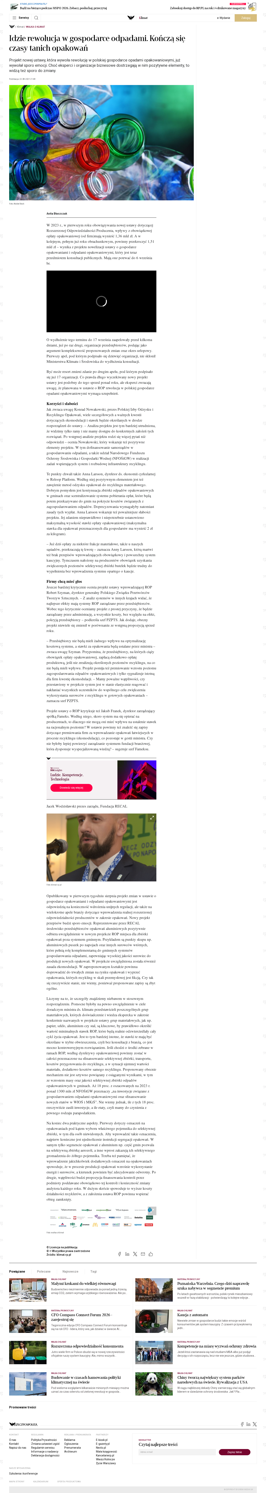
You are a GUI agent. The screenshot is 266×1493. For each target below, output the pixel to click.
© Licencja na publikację (62, 1247)
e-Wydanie (223, 17)
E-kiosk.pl (101, 1439)
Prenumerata (72, 1447)
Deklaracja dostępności (45, 1455)
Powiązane (17, 1271)
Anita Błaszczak (57, 213)
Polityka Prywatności (44, 1439)
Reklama (69, 1439)
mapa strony (16, 1481)
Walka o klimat (35, 26)
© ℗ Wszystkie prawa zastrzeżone (68, 1251)
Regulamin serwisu (43, 1447)
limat (143, 18)
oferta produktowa (69, 1481)
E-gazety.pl (103, 1443)
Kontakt (14, 1443)
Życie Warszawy (106, 1463)
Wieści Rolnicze (105, 1459)
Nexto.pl (101, 1447)
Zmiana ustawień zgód (45, 1443)
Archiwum (70, 1451)
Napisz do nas (17, 1447)
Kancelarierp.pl (105, 1455)
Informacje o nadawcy (44, 1451)
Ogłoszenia (71, 1443)
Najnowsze (70, 1271)
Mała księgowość (106, 1451)
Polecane (44, 1271)
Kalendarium (40, 1481)
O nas (12, 1439)
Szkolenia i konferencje (23, 1473)
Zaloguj (245, 17)
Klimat (20, 26)
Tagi (93, 1271)
